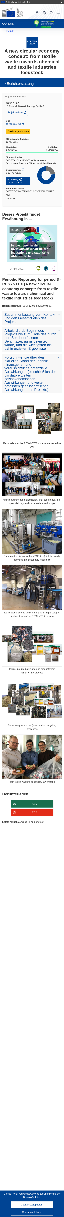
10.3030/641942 (13, 124)
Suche (51, 13)
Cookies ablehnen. (32, 1212)
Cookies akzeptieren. (32, 1204)
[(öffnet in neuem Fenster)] (12, 12)
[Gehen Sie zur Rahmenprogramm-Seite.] (32, 42)
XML (34, 803)
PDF (34, 812)
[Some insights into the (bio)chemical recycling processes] (32, 700)
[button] (44, 13)
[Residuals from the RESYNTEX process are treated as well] (32, 418)
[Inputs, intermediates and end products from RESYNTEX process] (32, 644)
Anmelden (37, 13)
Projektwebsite (15, 113)
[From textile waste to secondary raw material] (32, 757)
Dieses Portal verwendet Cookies (22, 1193)
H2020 (10, 31)
